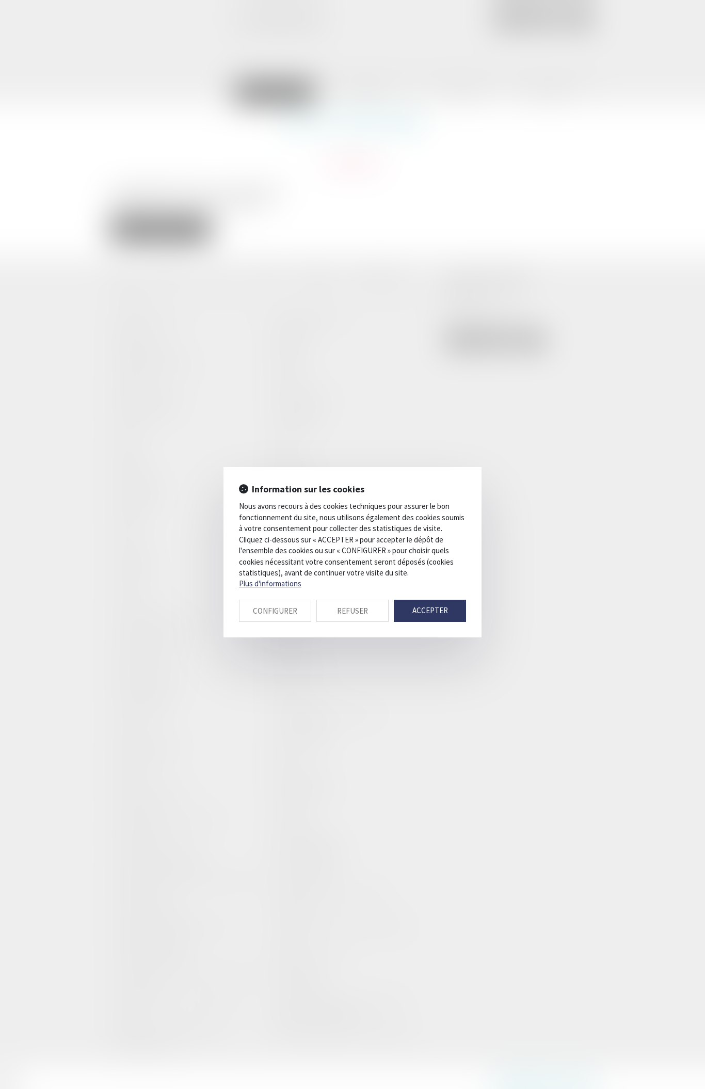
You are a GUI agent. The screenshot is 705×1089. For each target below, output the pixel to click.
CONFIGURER (275, 611)
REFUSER (352, 611)
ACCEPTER (430, 610)
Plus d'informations (270, 583)
